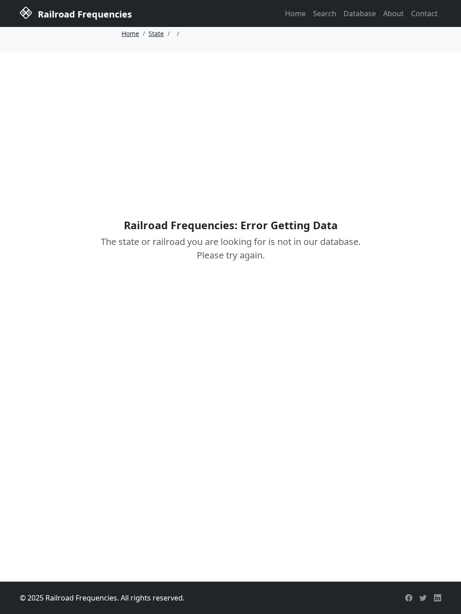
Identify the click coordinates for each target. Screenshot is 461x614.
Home (295, 13)
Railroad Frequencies (84, 14)
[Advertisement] (230, 123)
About (393, 13)
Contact (424, 13)
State (156, 33)
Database (359, 13)
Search (324, 13)
